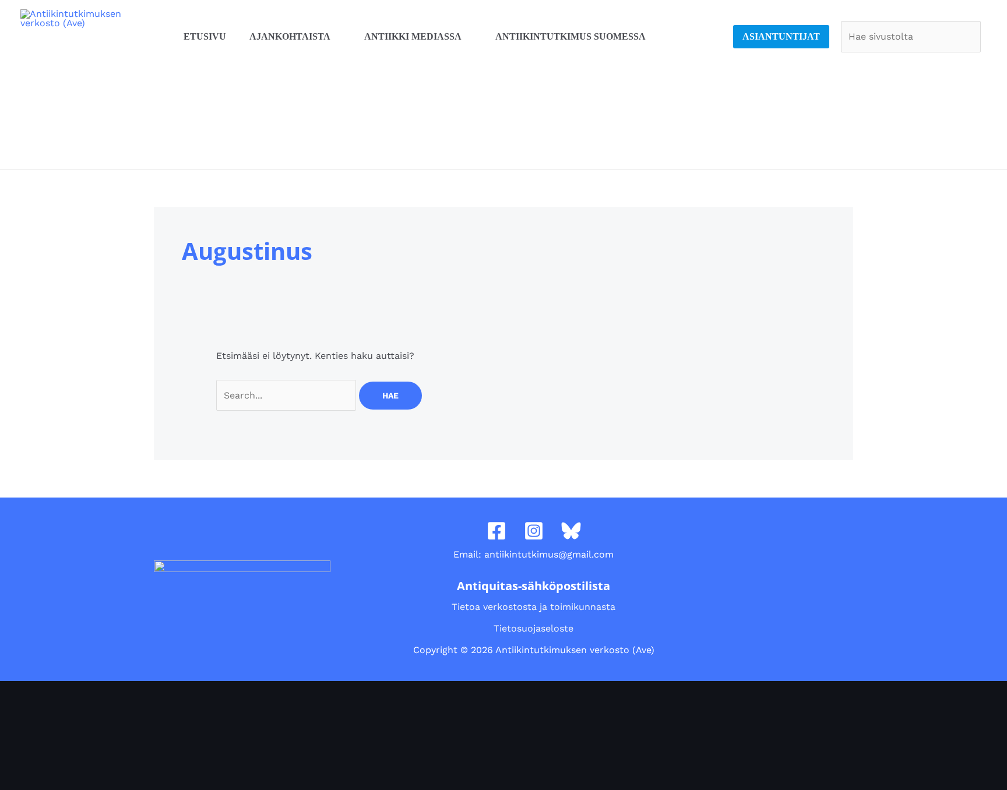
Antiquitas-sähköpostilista (533, 586)
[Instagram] (534, 531)
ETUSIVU (205, 36)
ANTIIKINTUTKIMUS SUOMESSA (570, 36)
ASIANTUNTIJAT (781, 36)
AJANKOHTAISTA (289, 36)
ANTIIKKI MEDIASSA (413, 36)
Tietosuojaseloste (533, 628)
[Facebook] (496, 531)
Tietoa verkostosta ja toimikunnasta (533, 606)
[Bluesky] (571, 531)
